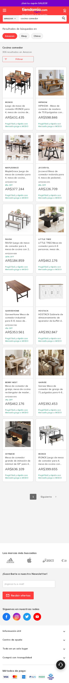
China (37, 36)
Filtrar (19, 59)
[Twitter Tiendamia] (27, 617)
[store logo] (34, 15)
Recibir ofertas (20, 595)
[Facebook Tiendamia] (6, 617)
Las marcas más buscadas (20, 553)
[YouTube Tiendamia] (37, 617)
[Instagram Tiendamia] (17, 617)
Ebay (24, 36)
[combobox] (43, 18)
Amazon (10, 36)
